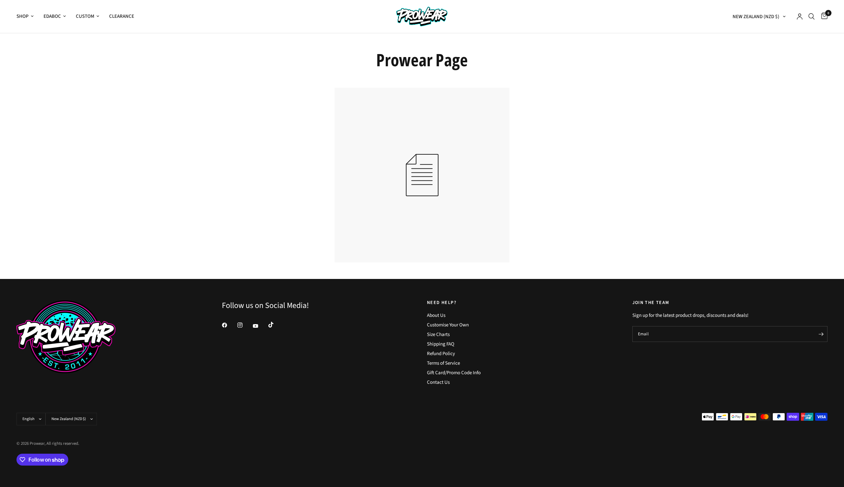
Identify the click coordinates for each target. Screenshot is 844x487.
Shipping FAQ (440, 344)
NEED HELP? (441, 302)
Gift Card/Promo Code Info (454, 372)
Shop (22, 16)
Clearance (121, 16)
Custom (85, 16)
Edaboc (52, 16)
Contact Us (438, 382)
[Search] (811, 16)
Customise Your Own (448, 324)
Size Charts (438, 334)
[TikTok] (275, 325)
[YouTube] (260, 326)
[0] (823, 16)
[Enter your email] (821, 334)
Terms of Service (443, 363)
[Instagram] (244, 325)
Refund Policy (441, 353)
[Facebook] (229, 325)
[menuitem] (27, 16)
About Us (436, 315)
